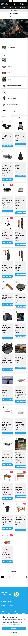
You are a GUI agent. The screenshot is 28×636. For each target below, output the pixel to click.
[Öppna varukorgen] (23, 4)
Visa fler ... (14, 572)
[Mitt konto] (20, 4)
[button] (3, 121)
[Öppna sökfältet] (14, 4)
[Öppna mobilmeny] (25, 4)
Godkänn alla (14, 628)
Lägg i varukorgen (7, 146)
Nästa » (20, 577)
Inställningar (14, 632)
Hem (11, 10)
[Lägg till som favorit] (17, 4)
